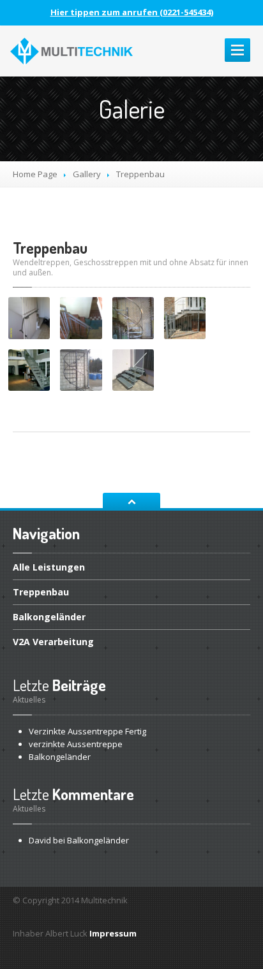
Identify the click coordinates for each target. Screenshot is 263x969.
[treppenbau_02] (80, 318)
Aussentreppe (76, 744)
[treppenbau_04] (185, 318)
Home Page (35, 174)
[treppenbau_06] (80, 370)
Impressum (113, 933)
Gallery (87, 174)
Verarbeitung (53, 642)
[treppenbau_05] (29, 370)
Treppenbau (50, 248)
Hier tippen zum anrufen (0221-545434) (131, 12)
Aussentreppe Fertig (87, 731)
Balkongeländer (49, 617)
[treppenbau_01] (29, 318)
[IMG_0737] (133, 370)
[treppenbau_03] (133, 318)
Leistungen (49, 568)
